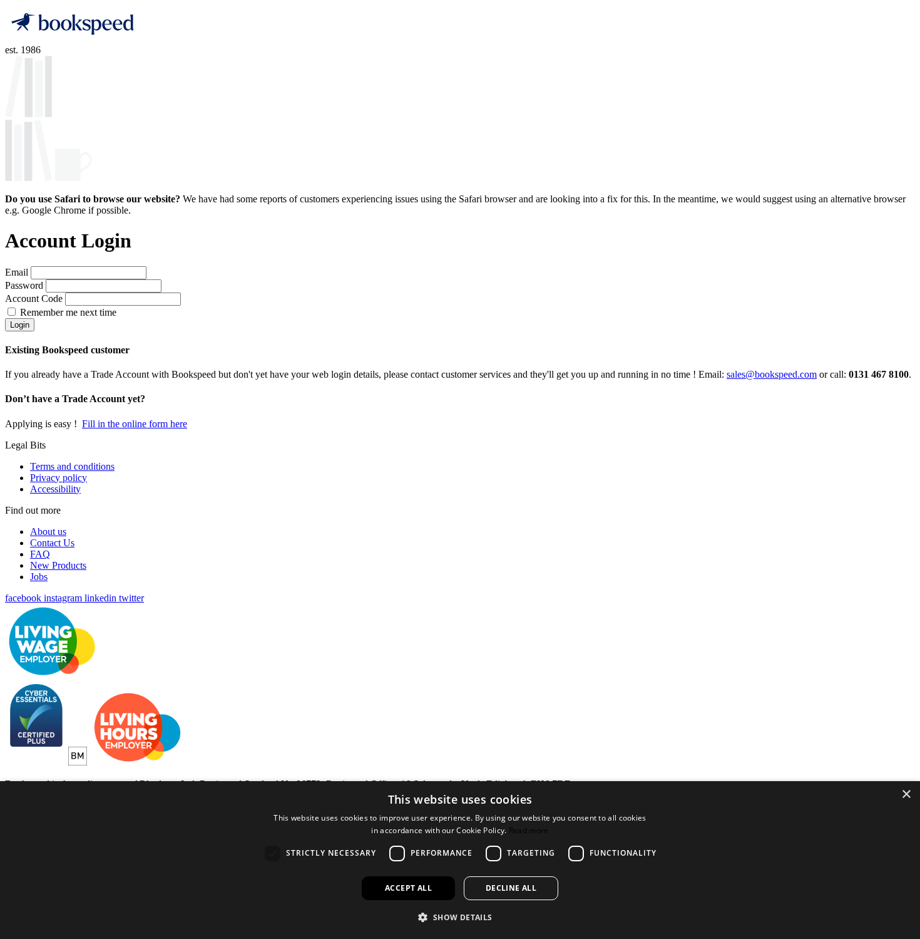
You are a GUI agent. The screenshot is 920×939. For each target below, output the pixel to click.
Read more (529, 830)
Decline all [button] (511, 888)
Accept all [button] (408, 888)
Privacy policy (58, 477)
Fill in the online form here (134, 423)
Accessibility (55, 489)
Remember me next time (68, 312)
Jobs (39, 576)
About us (48, 531)
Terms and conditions (72, 466)
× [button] (906, 794)
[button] (459, 917)
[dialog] (460, 860)
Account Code (35, 298)
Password (25, 285)
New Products (58, 565)
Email (18, 272)
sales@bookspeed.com (772, 374)
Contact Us (52, 542)
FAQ (40, 554)
